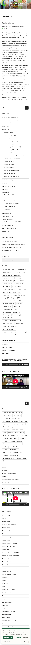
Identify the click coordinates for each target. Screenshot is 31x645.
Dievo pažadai (19, 281)
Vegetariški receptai (9, 332)
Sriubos (6, 209)
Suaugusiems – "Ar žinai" (10, 120)
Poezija (17, 306)
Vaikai (6, 326)
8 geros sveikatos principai (9, 473)
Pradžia (4, 467)
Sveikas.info (17, 4)
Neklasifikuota (6, 180)
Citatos (17, 275)
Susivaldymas (6, 219)
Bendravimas (20, 272)
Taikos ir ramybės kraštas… (9, 241)
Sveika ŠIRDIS (8, 318)
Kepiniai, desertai (8, 200)
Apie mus (4, 470)
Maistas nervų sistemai (10, 150)
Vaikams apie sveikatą (8, 228)
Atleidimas (22, 269)
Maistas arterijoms (9, 135)
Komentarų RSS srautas (8, 350)
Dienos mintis (8, 278)
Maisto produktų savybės (10, 176)
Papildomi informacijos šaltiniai (10, 479)
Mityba (4, 129)
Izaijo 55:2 (20, 37)
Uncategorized (6, 225)
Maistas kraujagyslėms (10, 141)
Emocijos (6, 286)
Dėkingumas (18, 283)
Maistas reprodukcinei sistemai (12, 158)
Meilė (22, 295)
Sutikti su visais (8, 637)
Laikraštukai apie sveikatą (9, 117)
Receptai (4, 192)
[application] (15, 364)
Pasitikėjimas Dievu (7, 186)
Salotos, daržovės (8, 206)
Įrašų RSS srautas (7, 347)
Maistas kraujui (8, 144)
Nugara (19, 303)
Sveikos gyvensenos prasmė (12, 320)
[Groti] (4, 364)
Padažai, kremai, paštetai (10, 203)
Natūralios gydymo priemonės (12, 300)
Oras (3, 183)
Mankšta (4, 126)
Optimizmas (7, 306)
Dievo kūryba (20, 278)
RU (27, 641)
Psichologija (7, 309)
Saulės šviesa (5, 213)
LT (21, 641)
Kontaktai (4, 476)
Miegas (6, 298)
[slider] (26, 364)
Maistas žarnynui (8, 173)
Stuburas (6, 315)
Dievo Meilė (7, 281)
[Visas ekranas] (27, 387)
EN (24, 641)
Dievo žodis (7, 283)
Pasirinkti (25, 637)
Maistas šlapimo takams (10, 167)
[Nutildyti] (22, 364)
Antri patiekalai (8, 195)
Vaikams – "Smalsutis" (10, 123)
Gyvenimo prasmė (9, 289)
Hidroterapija (21, 289)
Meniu (16, 11)
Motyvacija (15, 298)
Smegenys (7, 312)
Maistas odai (7, 153)
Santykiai (17, 309)
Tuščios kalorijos (8, 23)
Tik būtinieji (18, 637)
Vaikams (14, 326)
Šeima (13, 335)
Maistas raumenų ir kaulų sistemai (13, 155)
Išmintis (16, 292)
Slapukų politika (6, 483)
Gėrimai (6, 197)
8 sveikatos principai (9, 269)
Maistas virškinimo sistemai (11, 170)
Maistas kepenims (9, 138)
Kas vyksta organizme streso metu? (11, 247)
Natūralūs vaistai (8, 303)
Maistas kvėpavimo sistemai (11, 147)
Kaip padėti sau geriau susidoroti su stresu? (13, 244)
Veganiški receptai (9, 329)
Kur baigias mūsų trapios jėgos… (10, 250)
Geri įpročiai (16, 286)
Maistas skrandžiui (9, 164)
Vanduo (4, 231)
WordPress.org (6, 353)
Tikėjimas (19, 323)
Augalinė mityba (8, 272)
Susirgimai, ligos (6, 216)
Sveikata (16, 315)
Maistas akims (8, 132)
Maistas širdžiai (8, 161)
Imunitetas (7, 292)
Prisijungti (5, 344)
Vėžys (6, 335)
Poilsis (4, 189)
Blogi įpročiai (7, 275)
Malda (6, 295)
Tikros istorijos (8, 323)
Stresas (16, 312)
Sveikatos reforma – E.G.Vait (11, 222)
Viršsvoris (22, 332)
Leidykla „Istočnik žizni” (13, 97)
